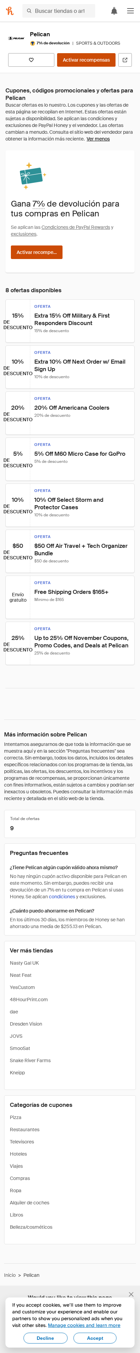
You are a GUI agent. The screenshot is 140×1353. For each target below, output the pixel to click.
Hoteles (18, 1154)
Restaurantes (24, 1129)
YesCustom (22, 987)
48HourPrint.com (29, 999)
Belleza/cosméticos (31, 1227)
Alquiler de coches (29, 1203)
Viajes (16, 1166)
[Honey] (9, 10)
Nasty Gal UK (24, 963)
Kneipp (17, 1073)
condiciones (62, 897)
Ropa (15, 1190)
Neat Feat (21, 975)
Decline (45, 1338)
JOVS (16, 1036)
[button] (130, 11)
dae (14, 1012)
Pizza (15, 1117)
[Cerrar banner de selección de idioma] (131, 1294)
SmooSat (20, 1048)
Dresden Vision (26, 1024)
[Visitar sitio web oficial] (125, 60)
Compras (20, 1178)
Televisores (22, 1142)
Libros (16, 1215)
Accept (95, 1338)
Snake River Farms (30, 1060)
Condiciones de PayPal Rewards (75, 227)
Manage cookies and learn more (84, 1325)
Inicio (10, 1275)
